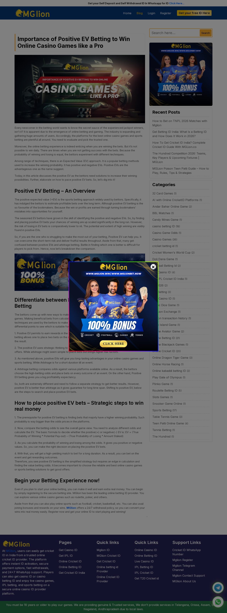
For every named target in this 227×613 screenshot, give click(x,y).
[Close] (153, 266)
